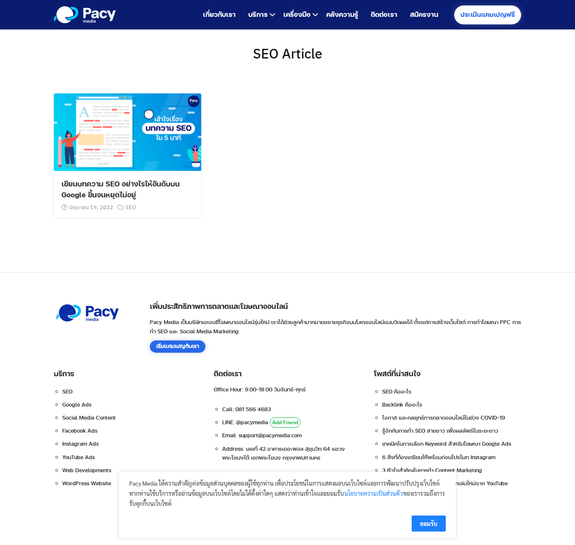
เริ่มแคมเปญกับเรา (177, 346)
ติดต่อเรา (384, 15)
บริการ (258, 15)
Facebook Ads (79, 431)
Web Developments (86, 470)
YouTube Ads (78, 457)
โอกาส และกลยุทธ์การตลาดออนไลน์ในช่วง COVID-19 (443, 418)
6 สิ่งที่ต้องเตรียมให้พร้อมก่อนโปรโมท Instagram (438, 457)
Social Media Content (89, 418)
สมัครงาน (424, 15)
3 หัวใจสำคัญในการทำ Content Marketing (432, 470)
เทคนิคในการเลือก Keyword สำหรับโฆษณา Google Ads (446, 444)
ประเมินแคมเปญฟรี (488, 15)
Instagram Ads (80, 444)
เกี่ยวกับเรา (219, 15)
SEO (130, 207)
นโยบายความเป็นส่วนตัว (373, 493)
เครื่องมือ (297, 15)
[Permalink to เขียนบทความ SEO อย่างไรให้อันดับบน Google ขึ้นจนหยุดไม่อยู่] (127, 131)
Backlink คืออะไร (402, 405)
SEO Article (287, 53)
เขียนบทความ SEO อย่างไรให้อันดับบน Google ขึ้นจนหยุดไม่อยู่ (120, 190)
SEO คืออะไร (396, 392)
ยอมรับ (428, 523)
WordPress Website (86, 483)
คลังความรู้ (342, 15)
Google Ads (76, 405)
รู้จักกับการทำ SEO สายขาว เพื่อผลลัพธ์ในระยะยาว (440, 431)
